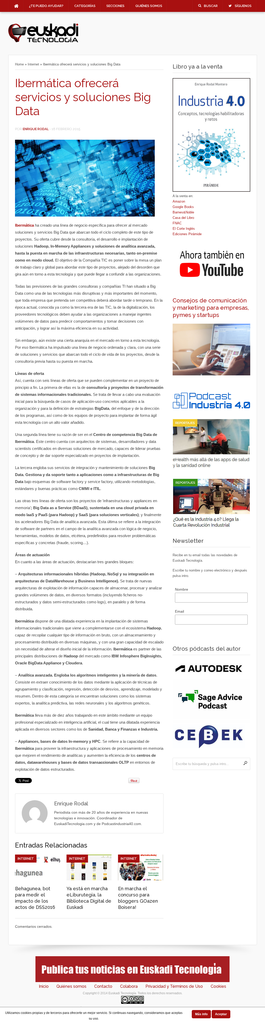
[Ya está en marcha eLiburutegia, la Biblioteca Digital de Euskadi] (89, 879)
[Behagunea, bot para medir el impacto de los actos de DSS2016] (37, 879)
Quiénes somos (148, 6)
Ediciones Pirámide (187, 234)
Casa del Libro (183, 218)
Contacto (103, 986)
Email (179, 611)
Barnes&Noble (183, 212)
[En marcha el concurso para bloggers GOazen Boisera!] (140, 879)
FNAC (177, 223)
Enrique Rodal (36, 129)
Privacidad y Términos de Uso (174, 986)
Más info (201, 1014)
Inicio (44, 986)
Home (19, 64)
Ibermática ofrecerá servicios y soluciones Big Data (83, 97)
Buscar (211, 6)
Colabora (129, 986)
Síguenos (243, 6)
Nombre (181, 589)
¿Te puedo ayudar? (46, 6)
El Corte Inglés (184, 229)
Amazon (179, 201)
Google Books (183, 207)
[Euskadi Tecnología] (43, 42)
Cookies (218, 986)
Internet (33, 64)
